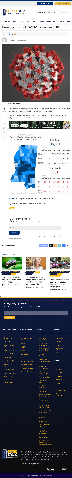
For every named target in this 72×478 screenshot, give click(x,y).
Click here (12, 198)
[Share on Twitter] (12, 34)
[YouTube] (40, 12)
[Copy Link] (17, 34)
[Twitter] (38, 12)
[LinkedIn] (45, 12)
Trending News (55, 276)
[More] (23, 34)
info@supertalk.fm (33, 463)
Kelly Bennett (56, 289)
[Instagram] (42, 12)
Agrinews (5, 271)
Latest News (6, 273)
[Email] (15, 34)
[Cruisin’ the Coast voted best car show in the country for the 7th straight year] (60, 263)
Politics (29, 273)
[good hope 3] (39, 125)
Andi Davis (13, 40)
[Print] (20, 34)
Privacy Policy (57, 236)
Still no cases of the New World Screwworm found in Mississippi (11, 279)
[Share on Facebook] (9, 34)
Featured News (15, 271)
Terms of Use (28, 236)
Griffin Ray (7, 285)
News (12, 208)
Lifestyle (53, 273)
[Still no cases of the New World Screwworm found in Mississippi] (12, 263)
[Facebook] (36, 12)
